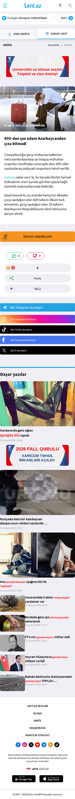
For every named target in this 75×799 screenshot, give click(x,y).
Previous (4, 18)
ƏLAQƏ (37, 713)
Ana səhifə (53, 45)
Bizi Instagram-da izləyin (23, 319)
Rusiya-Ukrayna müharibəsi (27, 18)
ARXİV (37, 720)
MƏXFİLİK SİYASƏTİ (37, 735)
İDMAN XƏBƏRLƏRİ (37, 236)
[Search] (70, 5)
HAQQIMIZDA (37, 728)
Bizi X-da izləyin (19, 350)
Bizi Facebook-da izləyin (23, 340)
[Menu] (5, 6)
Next (70, 18)
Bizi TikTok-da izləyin (21, 329)
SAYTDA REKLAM (37, 706)
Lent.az (9, 177)
